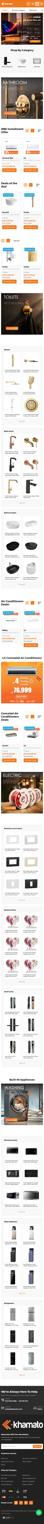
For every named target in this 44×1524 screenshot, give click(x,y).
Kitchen (4, 1478)
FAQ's (3, 1465)
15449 (39, 1409)
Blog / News (26, 1462)
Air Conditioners (7, 1481)
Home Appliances (28, 1478)
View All (22, 421)
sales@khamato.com (13, 1409)
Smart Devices (6, 1484)
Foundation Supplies (8, 1475)
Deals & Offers (27, 1484)
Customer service (7, 1462)
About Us (4, 1458)
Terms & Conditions (29, 1458)
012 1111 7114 (23, 1401)
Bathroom (26, 1475)
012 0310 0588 (11, 1401)
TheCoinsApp (5, 1513)
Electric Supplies (28, 1481)
